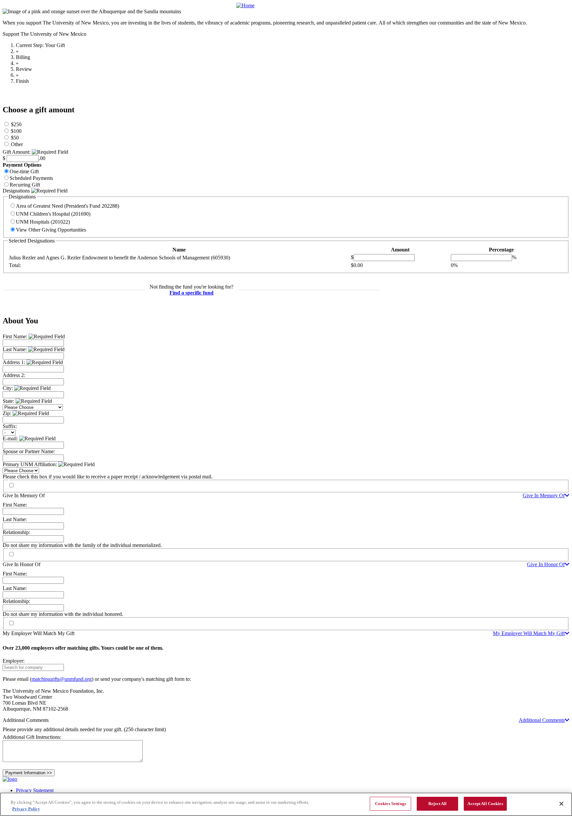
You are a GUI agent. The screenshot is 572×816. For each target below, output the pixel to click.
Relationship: (16, 532)
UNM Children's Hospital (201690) (53, 214)
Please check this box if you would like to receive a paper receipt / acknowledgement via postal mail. (108, 476)
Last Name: (15, 349)
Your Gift (55, 45)
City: (8, 388)
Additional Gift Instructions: (32, 737)
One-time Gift (24, 171)
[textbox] (33, 667)
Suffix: (10, 426)
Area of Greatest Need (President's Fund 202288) (67, 206)
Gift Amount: (17, 152)
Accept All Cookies (485, 803)
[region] (286, 804)
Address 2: (14, 375)
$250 (16, 124)
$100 (16, 131)
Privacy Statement (35, 790)
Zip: (8, 413)
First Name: (15, 336)
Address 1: (14, 362)
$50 (15, 137)
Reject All (437, 803)
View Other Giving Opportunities (51, 230)
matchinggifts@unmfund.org (61, 679)
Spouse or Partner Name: (29, 451)
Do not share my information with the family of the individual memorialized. (82, 545)
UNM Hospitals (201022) (43, 222)
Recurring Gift (25, 185)
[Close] (561, 803)
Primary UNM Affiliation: (30, 464)
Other (17, 144)
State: (9, 401)
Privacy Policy (26, 808)
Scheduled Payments (31, 178)
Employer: (13, 661)
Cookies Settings (390, 803)
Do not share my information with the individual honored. (63, 614)
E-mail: (11, 438)
